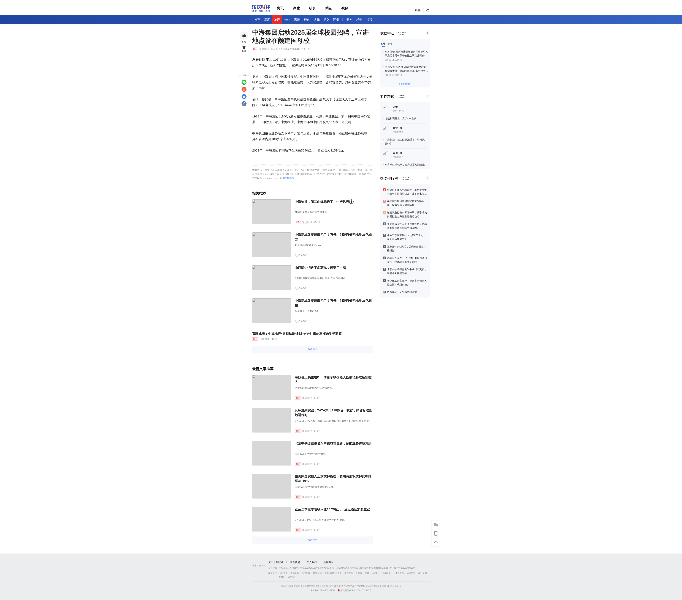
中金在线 (400, 573)
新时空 (291, 577)
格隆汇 (282, 577)
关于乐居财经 (275, 562)
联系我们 (295, 562)
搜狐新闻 (317, 573)
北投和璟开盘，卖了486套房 (400, 118)
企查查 (359, 573)
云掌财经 (411, 573)
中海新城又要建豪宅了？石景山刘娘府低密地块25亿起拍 (333, 303)
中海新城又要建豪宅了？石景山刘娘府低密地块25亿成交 (333, 237)
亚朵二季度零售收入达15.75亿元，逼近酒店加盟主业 (332, 509)
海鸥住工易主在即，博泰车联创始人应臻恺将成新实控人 (333, 380)
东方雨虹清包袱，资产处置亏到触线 (405, 164)
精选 (328, 8)
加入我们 (312, 562)
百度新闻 (306, 573)
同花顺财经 (387, 573)
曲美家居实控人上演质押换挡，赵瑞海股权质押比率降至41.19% (333, 479)
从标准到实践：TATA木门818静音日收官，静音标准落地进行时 (333, 413)
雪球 (367, 573)
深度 (296, 8)
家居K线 (397, 153)
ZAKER (375, 573)
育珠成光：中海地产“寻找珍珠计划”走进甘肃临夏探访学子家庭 (297, 333)
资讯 (280, 8)
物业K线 (397, 128)
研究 (312, 8)
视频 (344, 8)
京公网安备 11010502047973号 (356, 590)
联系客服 (289, 178)
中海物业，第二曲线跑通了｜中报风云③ (324, 201)
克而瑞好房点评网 (333, 573)
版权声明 (328, 562)
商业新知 (422, 573)
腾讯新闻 (294, 573)
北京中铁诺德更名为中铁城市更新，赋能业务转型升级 (333, 443)
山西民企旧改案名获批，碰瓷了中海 (320, 267)
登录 (418, 10)
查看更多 (313, 349)
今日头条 (283, 573)
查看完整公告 (405, 84)
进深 (395, 107)
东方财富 (348, 573)
